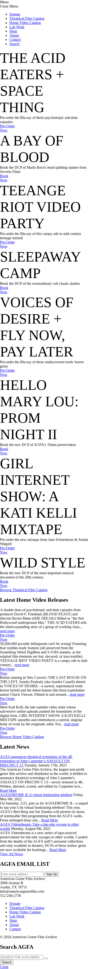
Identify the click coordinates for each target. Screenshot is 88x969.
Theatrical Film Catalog (26, 18)
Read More (8, 791)
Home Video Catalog (25, 23)
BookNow (4, 178)
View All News (11, 854)
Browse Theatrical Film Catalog (23, 590)
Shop (13, 31)
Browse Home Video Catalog (22, 737)
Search (6, 962)
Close (4, 967)
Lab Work (16, 27)
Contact (15, 40)
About (14, 35)
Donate (14, 14)
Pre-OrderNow (7, 128)
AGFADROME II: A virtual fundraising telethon (36, 795)
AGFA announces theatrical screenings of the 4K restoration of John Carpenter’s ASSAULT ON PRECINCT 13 (36, 761)
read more (7, 631)
